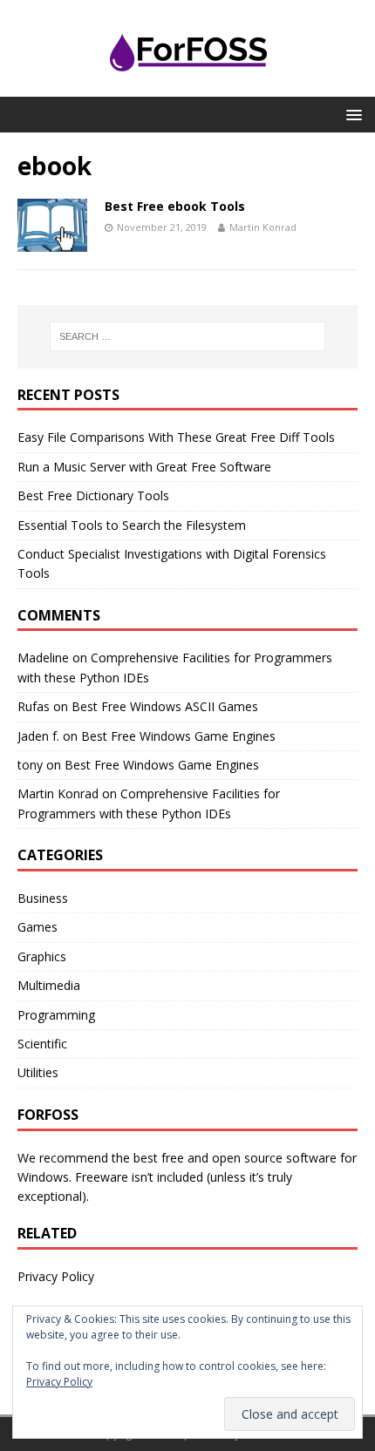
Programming (56, 1015)
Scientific (42, 1043)
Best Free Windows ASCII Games (165, 706)
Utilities (37, 1072)
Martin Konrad (263, 227)
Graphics (41, 956)
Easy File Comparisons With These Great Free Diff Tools (176, 437)
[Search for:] (188, 336)
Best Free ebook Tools (175, 206)
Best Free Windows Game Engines (178, 736)
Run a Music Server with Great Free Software (144, 466)
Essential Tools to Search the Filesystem (131, 525)
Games (37, 927)
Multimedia (48, 985)
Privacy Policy (55, 1276)
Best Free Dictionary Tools (93, 495)
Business (42, 898)
